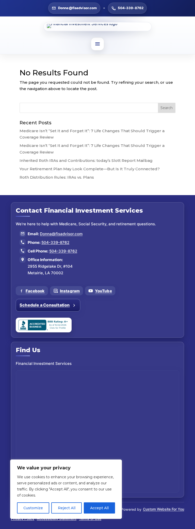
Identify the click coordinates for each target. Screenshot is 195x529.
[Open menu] (97, 43)
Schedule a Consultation (45, 305)
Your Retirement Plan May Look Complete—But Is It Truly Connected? (90, 168)
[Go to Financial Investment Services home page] (97, 27)
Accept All (99, 508)
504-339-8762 (131, 8)
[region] (66, 489)
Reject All (66, 508)
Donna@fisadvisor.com (77, 8)
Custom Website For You (163, 509)
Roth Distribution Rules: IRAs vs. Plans (57, 177)
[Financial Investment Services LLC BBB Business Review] (44, 325)
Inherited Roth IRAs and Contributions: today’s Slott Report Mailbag (86, 160)
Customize (33, 508)
